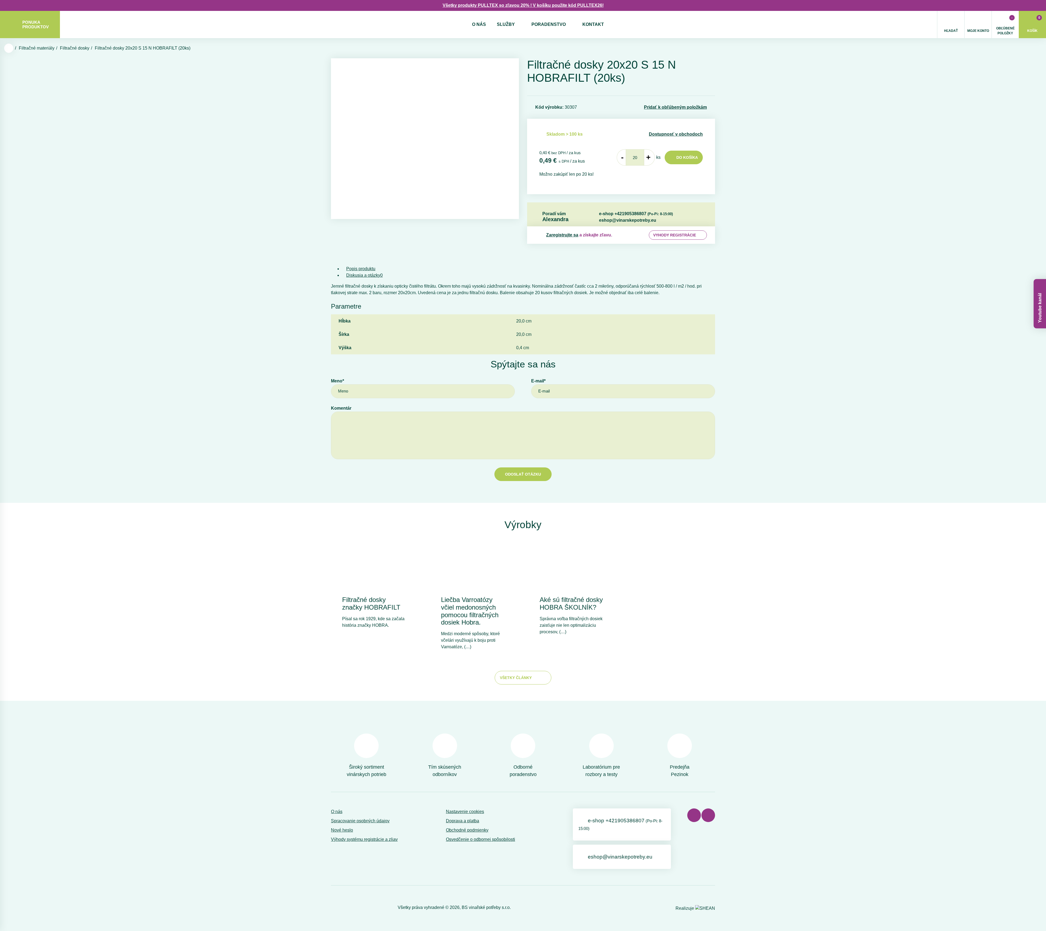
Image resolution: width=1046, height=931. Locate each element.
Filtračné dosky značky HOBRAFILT (371, 603)
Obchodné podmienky (467, 830)
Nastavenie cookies (465, 811)
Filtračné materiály (36, 48)
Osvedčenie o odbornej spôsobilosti (480, 839)
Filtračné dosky (74, 48)
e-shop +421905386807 (636, 213)
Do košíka (687, 157)
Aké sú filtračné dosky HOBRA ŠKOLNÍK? (571, 603)
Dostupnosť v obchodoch (676, 134)
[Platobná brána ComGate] (345, 908)
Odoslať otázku (523, 474)
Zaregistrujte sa (562, 235)
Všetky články (516, 678)
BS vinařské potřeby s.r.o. (486, 907)
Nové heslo (342, 830)
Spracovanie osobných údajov (360, 821)
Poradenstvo (548, 24)
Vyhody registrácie (674, 235)
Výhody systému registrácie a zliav (364, 839)
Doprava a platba (462, 821)
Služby (506, 24)
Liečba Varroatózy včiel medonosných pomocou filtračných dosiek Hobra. (469, 611)
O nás (479, 24)
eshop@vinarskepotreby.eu (627, 220)
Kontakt (593, 24)
